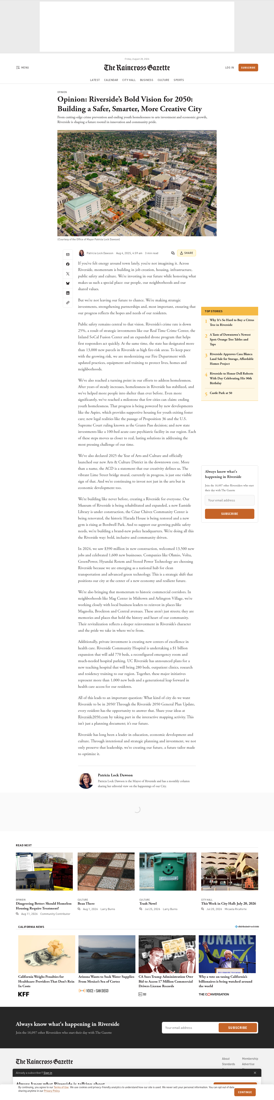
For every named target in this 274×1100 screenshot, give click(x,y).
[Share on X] (68, 274)
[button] (47, 966)
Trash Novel (148, 903)
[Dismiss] (255, 1073)
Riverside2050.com (93, 717)
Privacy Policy (51, 1090)
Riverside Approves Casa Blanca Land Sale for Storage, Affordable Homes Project (232, 359)
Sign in (48, 1072)
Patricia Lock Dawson (115, 775)
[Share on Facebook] (68, 264)
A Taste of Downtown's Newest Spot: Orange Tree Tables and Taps (230, 339)
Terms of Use (61, 1087)
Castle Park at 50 (221, 393)
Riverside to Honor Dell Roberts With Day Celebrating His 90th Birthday (231, 378)
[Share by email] (68, 254)
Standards (228, 1064)
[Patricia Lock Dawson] (81, 253)
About (226, 1058)
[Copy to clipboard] (68, 302)
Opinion (62, 92)
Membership (250, 1058)
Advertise (248, 1064)
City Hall (206, 900)
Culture (83, 900)
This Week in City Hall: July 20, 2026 (228, 903)
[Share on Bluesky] (68, 283)
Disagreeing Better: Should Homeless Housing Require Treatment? (43, 906)
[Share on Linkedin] (68, 293)
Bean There (86, 903)
